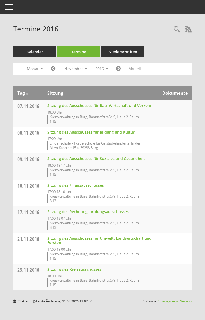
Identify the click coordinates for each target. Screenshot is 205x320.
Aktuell (135, 68)
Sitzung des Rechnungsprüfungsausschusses (88, 211)
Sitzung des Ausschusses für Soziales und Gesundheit (96, 158)
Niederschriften (123, 51)
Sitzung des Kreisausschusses (74, 269)
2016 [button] (100, 68)
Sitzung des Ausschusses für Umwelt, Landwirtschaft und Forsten (99, 240)
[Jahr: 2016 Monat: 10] (53, 69)
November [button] (74, 68)
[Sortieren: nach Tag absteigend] (27, 93)
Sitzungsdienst (175, 301)
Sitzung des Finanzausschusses (75, 185)
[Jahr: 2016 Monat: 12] (118, 69)
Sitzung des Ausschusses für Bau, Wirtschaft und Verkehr (99, 105)
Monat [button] (33, 68)
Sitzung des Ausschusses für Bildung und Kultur (91, 132)
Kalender (35, 51)
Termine (79, 51)
